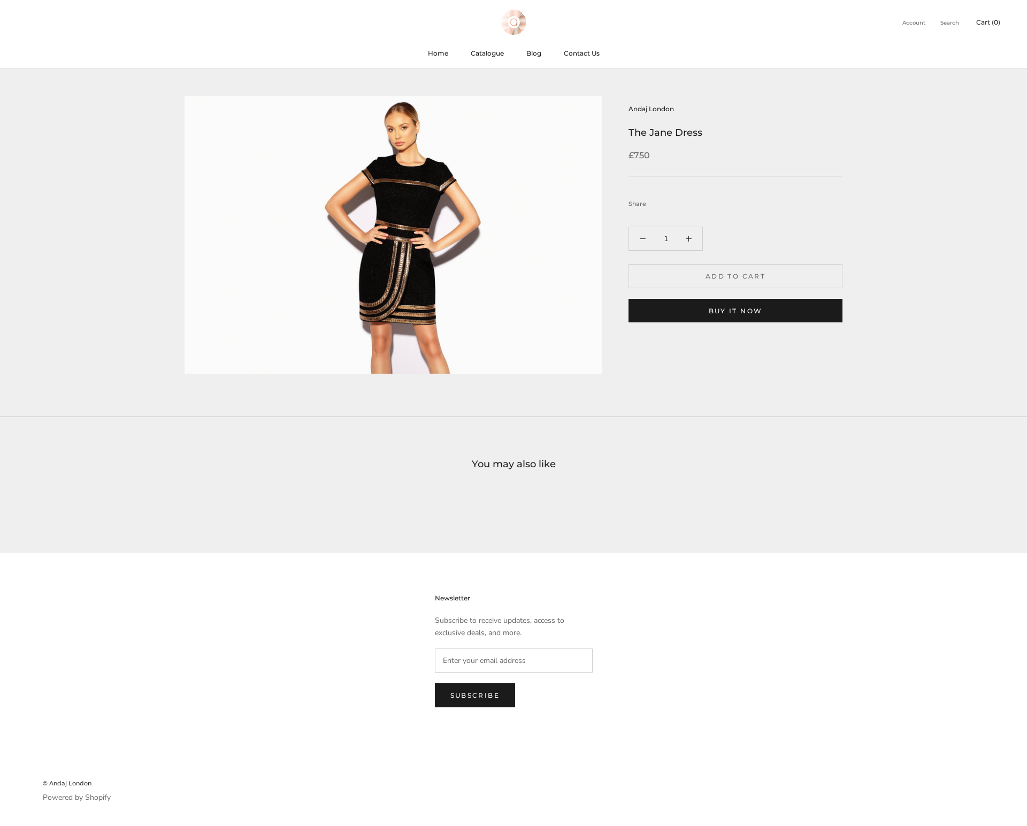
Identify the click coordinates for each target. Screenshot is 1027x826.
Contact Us (582, 53)
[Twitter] (670, 201)
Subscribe (475, 695)
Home (438, 53)
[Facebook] (656, 201)
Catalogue (487, 53)
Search (949, 22)
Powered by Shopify (77, 797)
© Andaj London (67, 783)
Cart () (988, 22)
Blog (533, 53)
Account (913, 22)
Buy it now (736, 311)
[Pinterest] (684, 201)
